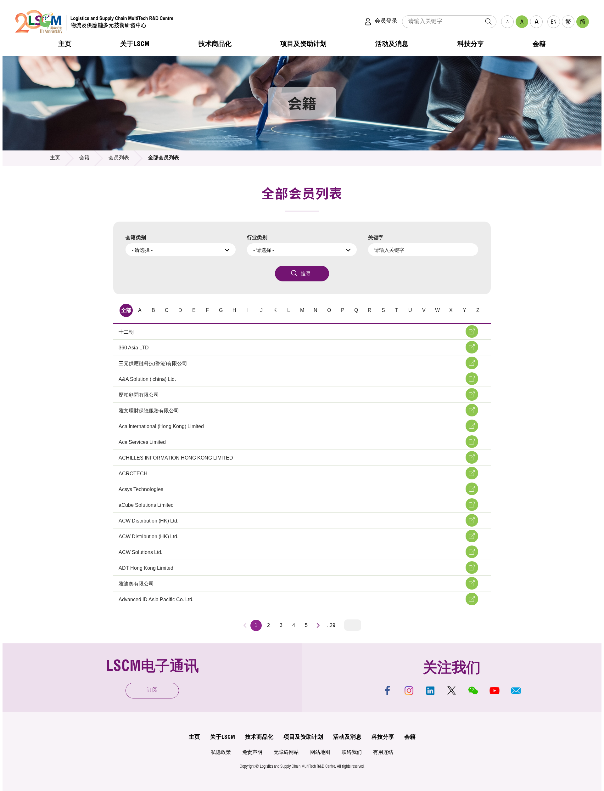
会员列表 (119, 158)
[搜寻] (488, 21)
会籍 (84, 158)
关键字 (375, 237)
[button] (516, 690)
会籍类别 (136, 237)
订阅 (152, 690)
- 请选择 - (142, 250)
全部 (126, 310)
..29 (331, 625)
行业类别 (257, 237)
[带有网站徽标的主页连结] (94, 21)
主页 (55, 158)
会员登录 (386, 21)
